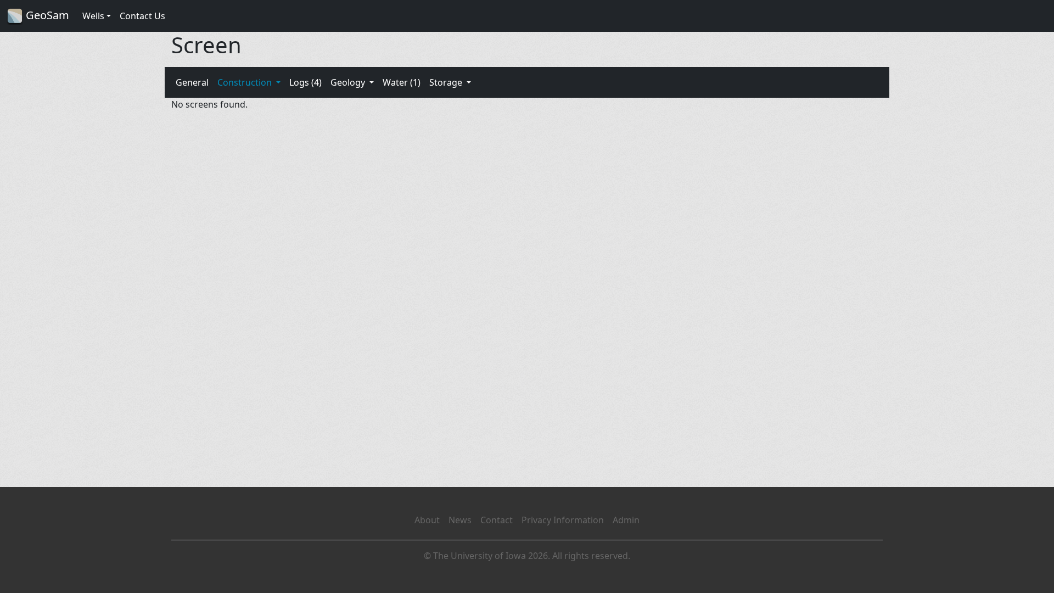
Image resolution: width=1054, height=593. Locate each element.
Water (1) (402, 82)
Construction (245, 82)
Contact (496, 520)
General (192, 82)
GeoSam (46, 15)
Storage (446, 82)
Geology (348, 82)
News (460, 520)
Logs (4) (305, 82)
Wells (93, 16)
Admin (626, 520)
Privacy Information (563, 520)
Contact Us (142, 16)
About (427, 520)
